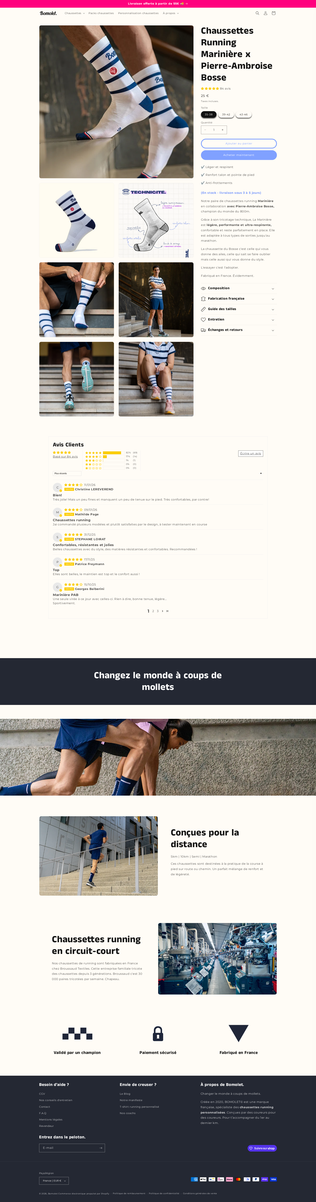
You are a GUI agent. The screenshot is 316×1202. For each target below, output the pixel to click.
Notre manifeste (131, 1100)
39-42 (226, 114)
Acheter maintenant (238, 155)
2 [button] (153, 611)
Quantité (206, 122)
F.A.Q (42, 1113)
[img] (73, 485)
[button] (74, 13)
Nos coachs (128, 1113)
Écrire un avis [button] (250, 453)
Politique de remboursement (129, 1193)
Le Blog (125, 1093)
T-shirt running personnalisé (139, 1106)
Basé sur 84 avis (65, 456)
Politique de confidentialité (164, 1193)
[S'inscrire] (101, 1148)
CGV (42, 1093)
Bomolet (53, 1193)
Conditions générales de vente (200, 1193)
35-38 (209, 114)
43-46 (244, 114)
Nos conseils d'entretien (55, 1100)
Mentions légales (51, 1119)
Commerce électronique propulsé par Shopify (83, 1193)
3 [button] (158, 611)
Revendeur (46, 1126)
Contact (44, 1106)
